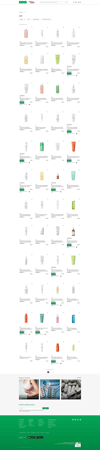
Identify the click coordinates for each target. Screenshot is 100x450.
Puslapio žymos (41, 421)
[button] (69, 73)
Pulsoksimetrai (33, 432)
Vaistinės (30, 422)
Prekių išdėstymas (41, 422)
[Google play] (39, 437)
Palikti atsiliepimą (22, 427)
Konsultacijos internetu (23, 425)
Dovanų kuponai (31, 425)
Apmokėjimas (21, 422)
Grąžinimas (21, 424)
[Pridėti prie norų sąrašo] (32, 27)
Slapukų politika (50, 422)
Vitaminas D (28, 432)
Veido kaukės (42, 432)
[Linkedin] (80, 420)
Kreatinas (38, 432)
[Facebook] (72, 420)
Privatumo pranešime (26, 411)
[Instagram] (75, 420)
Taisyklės (49, 427)
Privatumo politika (51, 421)
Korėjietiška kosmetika (22, 432)
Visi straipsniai (79, 377)
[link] (46, 372)
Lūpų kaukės (47, 432)
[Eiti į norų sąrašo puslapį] (73, 2)
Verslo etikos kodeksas (52, 424)
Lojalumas (30, 424)
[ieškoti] (67, 2)
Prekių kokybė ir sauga (52, 425)
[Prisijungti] (76, 2)
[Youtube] (77, 420)
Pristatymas (21, 421)
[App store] (31, 437)
